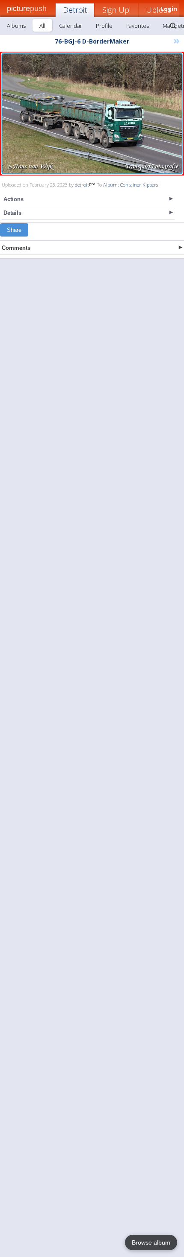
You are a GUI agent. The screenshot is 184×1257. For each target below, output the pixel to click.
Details (12, 213)
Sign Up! (116, 10)
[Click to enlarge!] (92, 113)
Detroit (75, 10)
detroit (82, 184)
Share (14, 230)
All (42, 25)
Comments (16, 248)
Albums (16, 25)
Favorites (137, 25)
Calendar (70, 25)
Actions (13, 199)
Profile (104, 25)
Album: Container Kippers (130, 184)
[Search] (173, 25)
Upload (159, 10)
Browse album (151, 1242)
